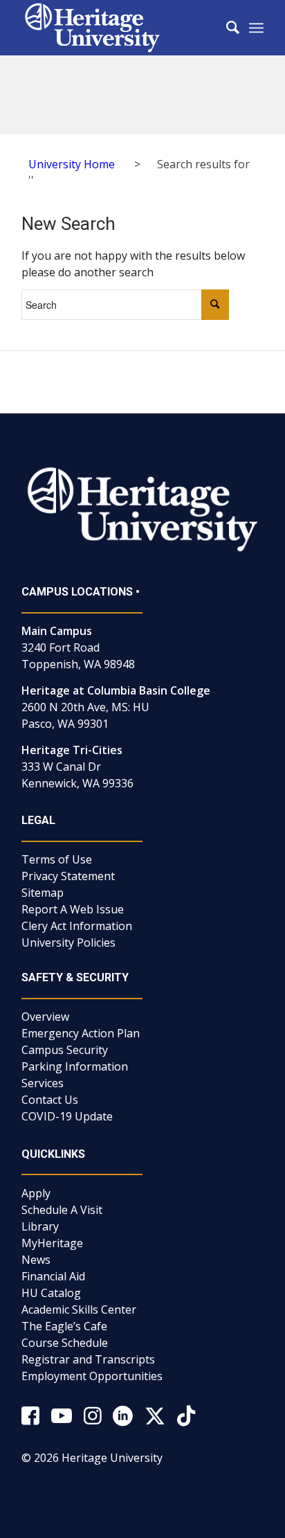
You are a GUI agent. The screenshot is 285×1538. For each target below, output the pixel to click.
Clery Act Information (76, 925)
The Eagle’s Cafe (64, 1326)
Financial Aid (53, 1276)
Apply (35, 1193)
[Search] (225, 27)
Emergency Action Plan (80, 1033)
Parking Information (74, 1066)
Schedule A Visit (61, 1209)
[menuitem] (225, 27)
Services (42, 1083)
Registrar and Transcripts (88, 1359)
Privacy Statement (68, 876)
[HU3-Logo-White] (118, 27)
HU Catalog (51, 1292)
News (35, 1259)
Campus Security (64, 1049)
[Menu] (256, 27)
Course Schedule (64, 1342)
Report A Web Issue (72, 909)
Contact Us (49, 1099)
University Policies (68, 942)
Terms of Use (56, 859)
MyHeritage (52, 1243)
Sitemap (42, 892)
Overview (45, 1016)
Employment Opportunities (92, 1376)
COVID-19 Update (67, 1116)
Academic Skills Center (78, 1309)
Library (40, 1226)
